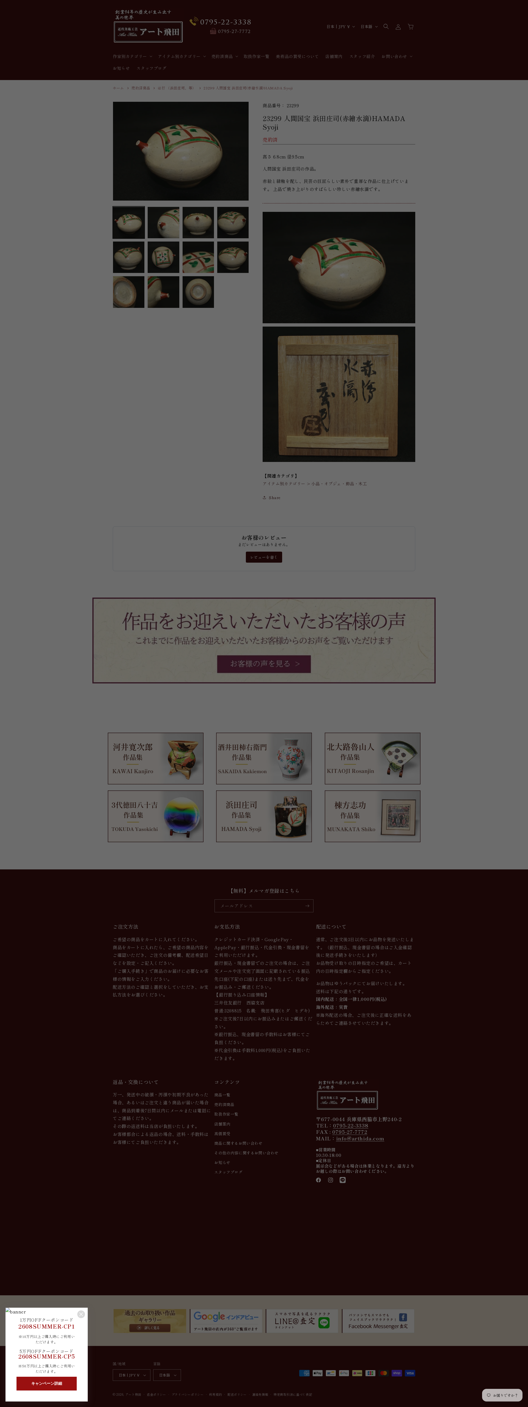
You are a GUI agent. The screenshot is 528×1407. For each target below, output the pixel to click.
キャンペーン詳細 (46, 1383)
